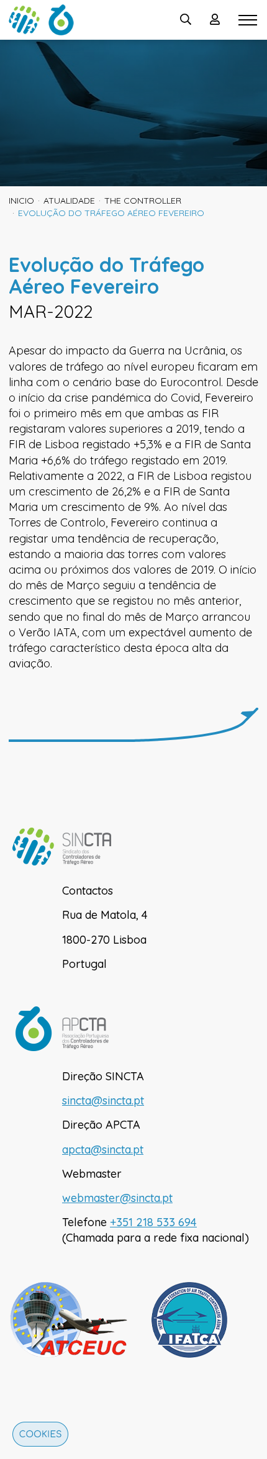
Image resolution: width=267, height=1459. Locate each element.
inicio (21, 200)
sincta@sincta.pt (103, 1100)
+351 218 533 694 (153, 1222)
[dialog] (37, 1437)
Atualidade (69, 200)
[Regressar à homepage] (46, 19)
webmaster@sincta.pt (117, 1198)
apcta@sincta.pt (102, 1149)
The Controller (142, 200)
